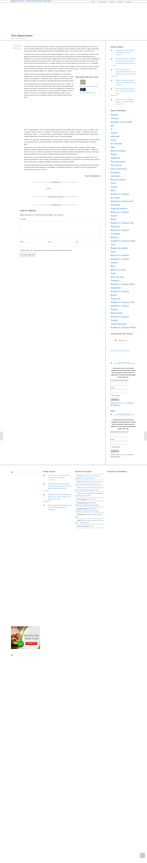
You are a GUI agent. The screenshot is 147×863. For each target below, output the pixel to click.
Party (113, 251)
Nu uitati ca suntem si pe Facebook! (120, 350)
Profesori (114, 280)
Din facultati (116, 143)
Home (93, 2)
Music (113, 219)
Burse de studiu (118, 179)
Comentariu (23, 219)
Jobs (112, 147)
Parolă (112, 388)
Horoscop (115, 226)
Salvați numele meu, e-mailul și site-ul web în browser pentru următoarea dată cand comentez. (46, 250)
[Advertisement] (74, 19)
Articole (120, 2)
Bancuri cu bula (118, 269)
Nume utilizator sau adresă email (119, 380)
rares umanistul (81, 493)
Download (115, 204)
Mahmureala (116, 312)
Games (114, 215)
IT (111, 129)
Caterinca (115, 157)
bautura (14, 48)
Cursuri (114, 132)
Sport (113, 190)
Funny (113, 139)
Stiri (112, 125)
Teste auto (115, 298)
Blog (112, 266)
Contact (128, 2)
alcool (19, 45)
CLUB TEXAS (91, 499)
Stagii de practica (118, 208)
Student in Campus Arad (122, 302)
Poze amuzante (118, 161)
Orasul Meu (103, 2)
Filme (113, 183)
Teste (113, 273)
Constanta (115, 175)
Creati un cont (124, 403)
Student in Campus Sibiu (122, 284)
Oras (112, 244)
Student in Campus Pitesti (123, 327)
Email (49, 241)
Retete (113, 154)
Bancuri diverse (118, 150)
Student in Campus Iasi (121, 201)
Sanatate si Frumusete (121, 121)
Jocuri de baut (117, 276)
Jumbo (91, 526)
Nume (21, 241)
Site (77, 241)
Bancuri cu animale (119, 255)
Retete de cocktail (119, 248)
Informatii (114, 136)
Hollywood (115, 287)
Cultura (15, 45)
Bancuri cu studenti (119, 211)
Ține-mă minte (116, 395)
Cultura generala (118, 323)
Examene (115, 172)
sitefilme (79, 487)
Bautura (114, 237)
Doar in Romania (118, 168)
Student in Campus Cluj (121, 222)
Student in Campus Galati (122, 240)
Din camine (115, 165)
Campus (112, 2)
